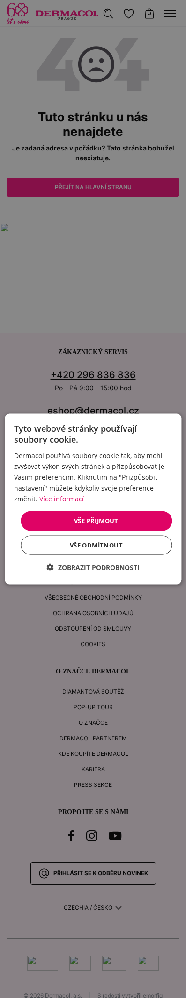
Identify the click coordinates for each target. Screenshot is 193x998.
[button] (93, 567)
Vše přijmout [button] (96, 520)
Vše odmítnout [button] (96, 544)
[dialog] (93, 499)
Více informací (61, 498)
